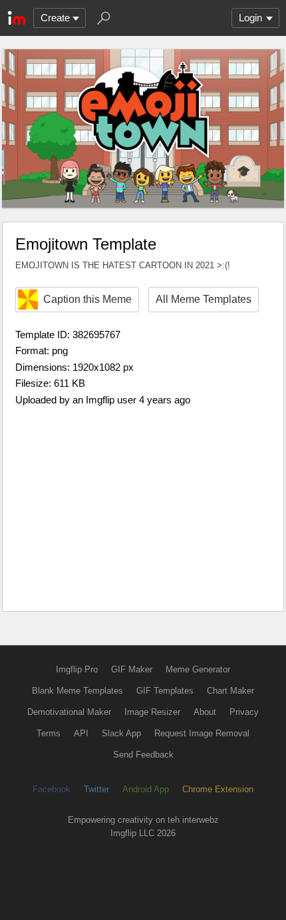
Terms (49, 733)
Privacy (244, 712)
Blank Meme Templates (77, 691)
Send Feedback (143, 755)
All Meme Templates (203, 299)
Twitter (96, 789)
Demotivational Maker (69, 712)
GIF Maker (131, 669)
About (205, 712)
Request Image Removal (201, 733)
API (81, 733)
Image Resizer (152, 712)
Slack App (121, 733)
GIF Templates (165, 691)
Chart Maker (230, 691)
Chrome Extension (217, 789)
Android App (145, 789)
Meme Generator (198, 669)
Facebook (52, 789)
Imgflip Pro (77, 669)
